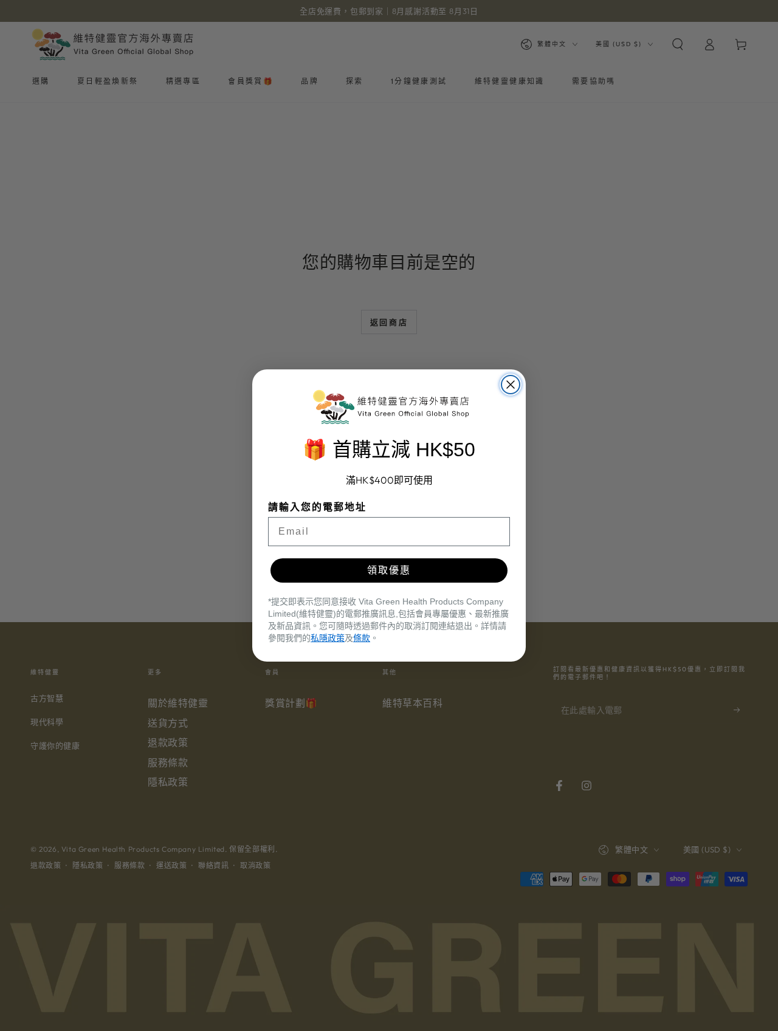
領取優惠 (389, 570)
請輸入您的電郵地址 (317, 507)
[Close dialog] (510, 384)
